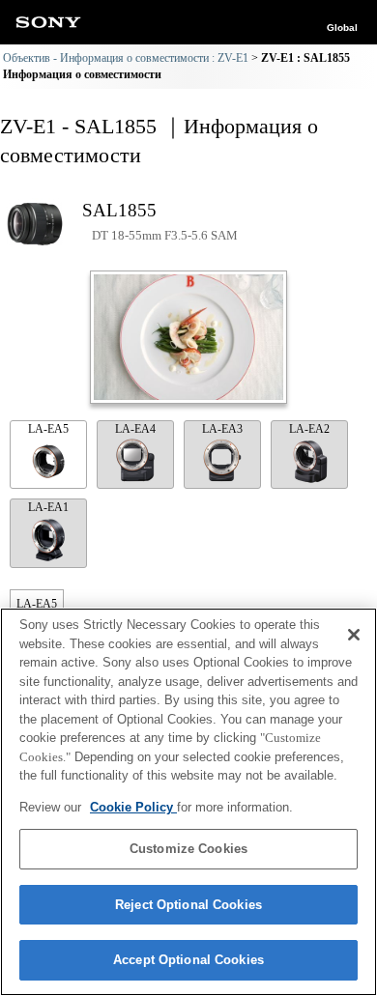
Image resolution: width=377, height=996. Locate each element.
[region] (188, 802)
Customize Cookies (188, 848)
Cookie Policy (133, 807)
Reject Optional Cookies (188, 904)
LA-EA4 (135, 429)
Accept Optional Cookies (188, 960)
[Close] (354, 634)
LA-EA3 (222, 429)
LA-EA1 (48, 507)
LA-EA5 (48, 429)
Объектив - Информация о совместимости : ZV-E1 (125, 58)
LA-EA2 (309, 429)
